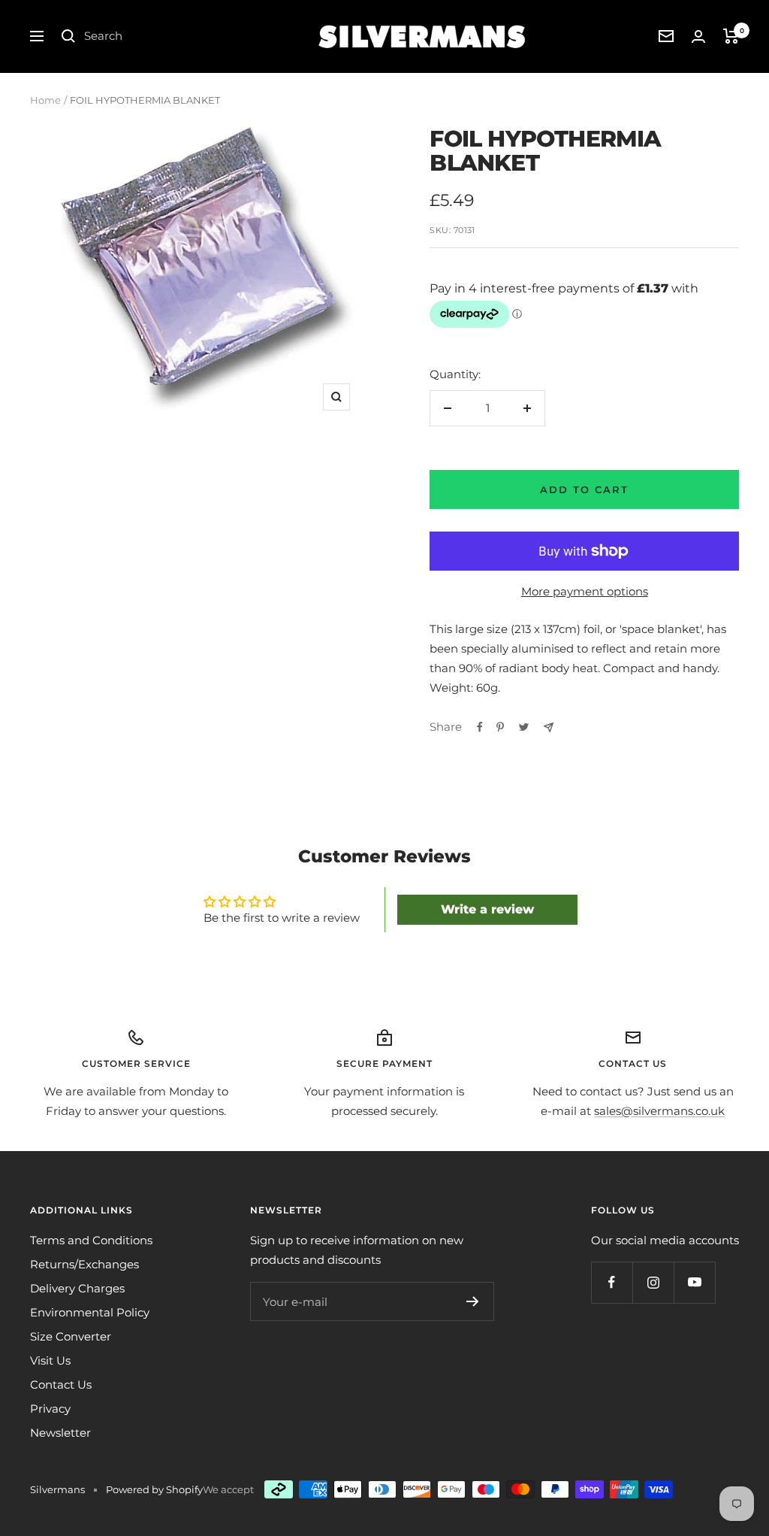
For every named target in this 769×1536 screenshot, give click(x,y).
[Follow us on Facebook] (611, 1282)
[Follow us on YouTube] (694, 1282)
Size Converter (70, 1336)
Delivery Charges (77, 1288)
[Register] (472, 1301)
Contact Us (61, 1384)
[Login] (698, 36)
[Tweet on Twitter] (523, 727)
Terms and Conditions (91, 1240)
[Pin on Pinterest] (500, 727)
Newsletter (60, 1432)
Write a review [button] (487, 909)
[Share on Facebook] (480, 727)
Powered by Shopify (154, 1489)
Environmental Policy (89, 1312)
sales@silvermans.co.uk (659, 1111)
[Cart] (731, 36)
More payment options (584, 591)
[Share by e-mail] (548, 727)
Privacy (50, 1408)
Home (45, 100)
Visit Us (50, 1360)
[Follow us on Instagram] (653, 1282)
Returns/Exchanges (84, 1264)
